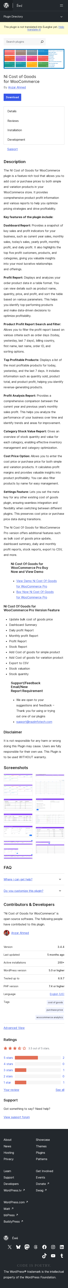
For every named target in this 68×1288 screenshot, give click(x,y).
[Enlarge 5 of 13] (28, 830)
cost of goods (55, 1002)
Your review (11, 1090)
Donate (43, 1184)
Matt (9, 1209)
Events (40, 1177)
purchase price (55, 1009)
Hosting (9, 1152)
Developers (11, 1184)
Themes (41, 1146)
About (8, 1140)
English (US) (57, 994)
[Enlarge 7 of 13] (28, 853)
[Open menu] (62, 5)
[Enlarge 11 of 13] (59, 819)
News (7, 1146)
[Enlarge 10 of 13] (59, 803)
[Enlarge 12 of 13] (59, 831)
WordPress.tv (14, 1190)
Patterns (41, 1159)
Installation (14, 130)
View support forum (17, 1117)
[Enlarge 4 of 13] (28, 818)
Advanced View (14, 1028)
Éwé (15, 1238)
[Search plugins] (42, 41)
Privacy (9, 1159)
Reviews (13, 121)
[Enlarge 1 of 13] (28, 779)
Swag (41, 1190)
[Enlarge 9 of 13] (59, 785)
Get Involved (44, 1171)
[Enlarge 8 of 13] (59, 779)
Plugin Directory (13, 16)
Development (16, 139)
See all (60, 1090)
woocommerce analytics (49, 1017)
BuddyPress (13, 1221)
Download (12, 97)
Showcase (43, 1140)
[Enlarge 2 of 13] (28, 789)
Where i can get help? (18, 879)
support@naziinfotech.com (34, 722)
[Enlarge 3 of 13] (28, 803)
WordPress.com (16, 1202)
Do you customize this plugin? (23, 891)
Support (12, 149)
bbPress (11, 1215)
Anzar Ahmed (17, 87)
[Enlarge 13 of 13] (59, 846)
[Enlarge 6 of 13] (28, 845)
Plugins (40, 1152)
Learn (7, 1171)
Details (12, 111)
